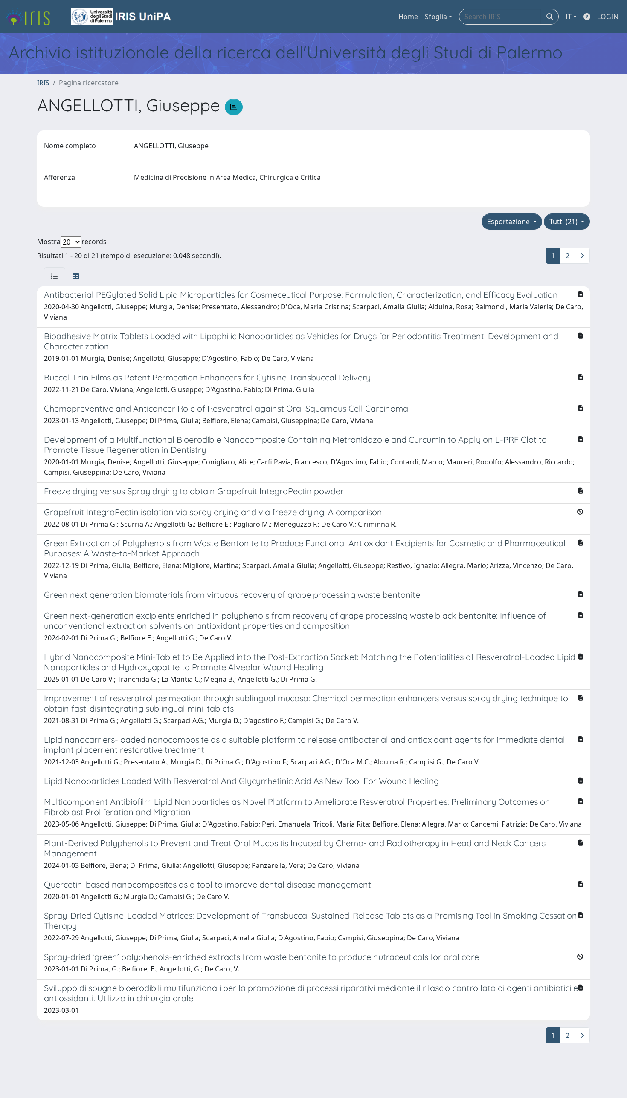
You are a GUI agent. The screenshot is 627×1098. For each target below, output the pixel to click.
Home (408, 16)
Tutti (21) (564, 221)
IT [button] (569, 16)
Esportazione (509, 221)
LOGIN (607, 16)
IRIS (43, 82)
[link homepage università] (121, 16)
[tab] (54, 276)
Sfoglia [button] (436, 16)
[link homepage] (31, 16)
